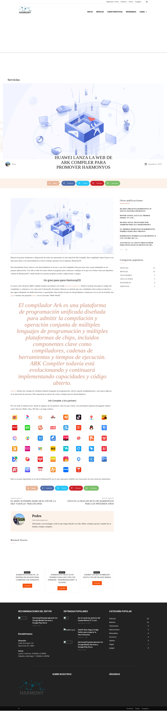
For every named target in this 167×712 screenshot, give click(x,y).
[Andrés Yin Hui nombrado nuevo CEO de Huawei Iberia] (97, 558)
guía (12, 295)
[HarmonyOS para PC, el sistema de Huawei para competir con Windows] (27, 558)
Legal (142, 12)
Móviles (100, 12)
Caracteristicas (114, 12)
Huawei (14, 391)
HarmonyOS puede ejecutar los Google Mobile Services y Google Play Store (44, 620)
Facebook (124, 2)
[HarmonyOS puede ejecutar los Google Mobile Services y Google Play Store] (22, 621)
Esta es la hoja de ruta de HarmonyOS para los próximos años (91, 502)
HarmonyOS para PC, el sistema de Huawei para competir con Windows (27, 577)
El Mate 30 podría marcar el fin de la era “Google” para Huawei (33, 502)
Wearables (131, 12)
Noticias (27, 572)
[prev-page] (121, 250)
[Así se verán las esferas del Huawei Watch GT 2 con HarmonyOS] (66, 621)
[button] (147, 2)
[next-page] (126, 250)
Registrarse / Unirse (112, 2)
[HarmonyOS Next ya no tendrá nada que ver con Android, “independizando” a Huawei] (62, 558)
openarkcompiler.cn (72, 286)
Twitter (131, 2)
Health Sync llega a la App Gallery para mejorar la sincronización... (88, 632)
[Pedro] (8, 164)
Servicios (14, 80)
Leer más (27, 586)
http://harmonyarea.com (40, 520)
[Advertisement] (83, 35)
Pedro (14, 164)
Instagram (138, 2)
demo (34, 295)
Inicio (90, 12)
